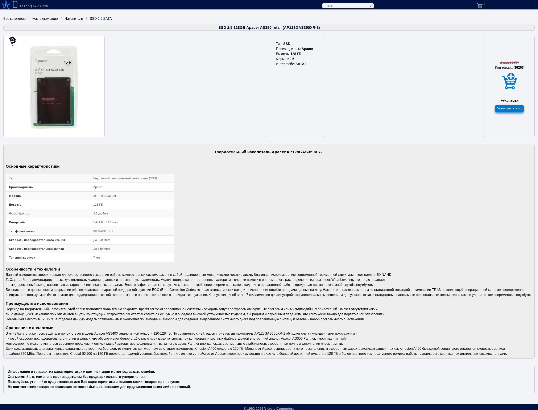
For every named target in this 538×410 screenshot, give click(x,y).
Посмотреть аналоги (509, 108)
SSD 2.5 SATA (101, 18)
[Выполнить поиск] (371, 5)
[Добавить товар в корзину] (509, 81)
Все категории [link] (14, 18)
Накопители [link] (74, 18)
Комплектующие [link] (45, 18)
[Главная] (5, 4)
